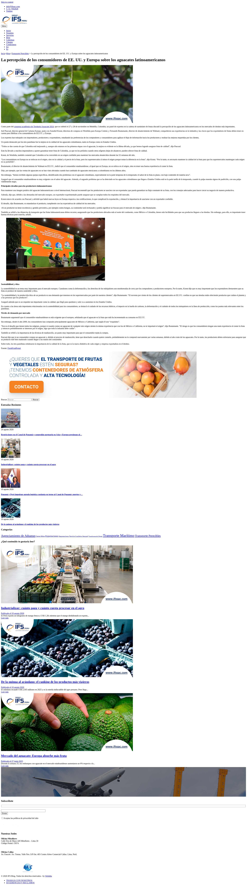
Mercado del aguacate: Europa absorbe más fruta (34, 755)
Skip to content (7, 2)
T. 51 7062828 (12, 9)
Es (7, 49)
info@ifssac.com (13, 6)
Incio (3, 53)
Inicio (8, 31)
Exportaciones (51, 536)
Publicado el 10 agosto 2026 (12, 613)
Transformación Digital (95, 536)
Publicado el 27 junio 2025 (12, 761)
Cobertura (10, 40)
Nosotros (10, 33)
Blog (8, 38)
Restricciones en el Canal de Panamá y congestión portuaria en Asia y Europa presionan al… (41, 435)
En (7, 47)
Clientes (9, 42)
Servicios (10, 35)
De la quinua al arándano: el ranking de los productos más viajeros (30, 524)
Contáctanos (11, 44)
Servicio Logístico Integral (78, 536)
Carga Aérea (40, 536)
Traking (9, 11)
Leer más (4, 618)
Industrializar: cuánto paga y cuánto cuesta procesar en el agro (28, 464)
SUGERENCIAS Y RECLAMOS (20, 883)
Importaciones (64, 536)
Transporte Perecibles (20, 53)
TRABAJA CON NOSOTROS (19, 880)
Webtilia (48, 876)
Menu (4, 26)
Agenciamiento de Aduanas (18, 535)
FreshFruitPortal (14, 348)
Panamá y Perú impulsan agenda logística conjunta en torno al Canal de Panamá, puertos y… (42, 494)
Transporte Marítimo (118, 535)
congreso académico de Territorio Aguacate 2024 (34, 126)
